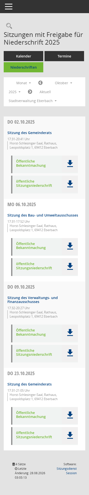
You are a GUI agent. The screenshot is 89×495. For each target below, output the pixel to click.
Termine (64, 56)
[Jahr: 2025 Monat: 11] (30, 91)
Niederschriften (23, 67)
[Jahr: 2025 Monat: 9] (40, 83)
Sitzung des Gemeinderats (29, 132)
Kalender (23, 56)
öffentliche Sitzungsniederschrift (34, 183)
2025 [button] (13, 91)
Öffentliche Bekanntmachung (31, 163)
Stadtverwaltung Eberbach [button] (31, 100)
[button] (70, 164)
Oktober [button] (62, 83)
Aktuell (45, 91)
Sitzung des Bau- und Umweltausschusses (42, 215)
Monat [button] (22, 83)
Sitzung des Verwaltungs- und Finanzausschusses (32, 299)
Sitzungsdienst (67, 471)
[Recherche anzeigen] (8, 26)
